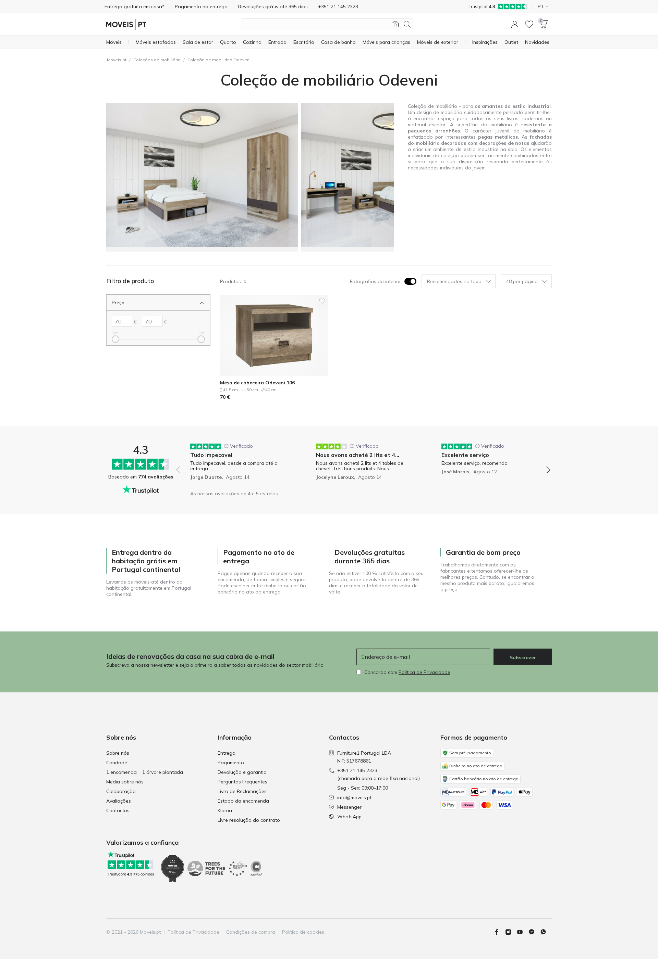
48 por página (522, 281)
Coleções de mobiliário (157, 59)
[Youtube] (522, 932)
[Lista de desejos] (529, 24)
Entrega (226, 753)
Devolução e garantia (242, 772)
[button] (515, 24)
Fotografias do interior (375, 281)
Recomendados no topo (454, 281)
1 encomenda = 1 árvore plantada (144, 772)
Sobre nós (117, 753)
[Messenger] (534, 932)
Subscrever (523, 657)
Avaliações (118, 801)
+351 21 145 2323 (357, 770)
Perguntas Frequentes (242, 782)
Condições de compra (250, 932)
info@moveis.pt (354, 797)
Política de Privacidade (424, 672)
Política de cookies (303, 932)
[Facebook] (499, 932)
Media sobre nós (125, 782)
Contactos (118, 810)
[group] (238, 461)
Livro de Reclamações (242, 791)
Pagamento (231, 762)
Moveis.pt (116, 59)
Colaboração (121, 791)
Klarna (225, 810)
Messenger (349, 807)
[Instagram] (511, 932)
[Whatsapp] (546, 932)
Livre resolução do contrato (249, 820)
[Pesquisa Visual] (395, 24)
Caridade (116, 762)
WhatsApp (349, 817)
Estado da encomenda (243, 801)
